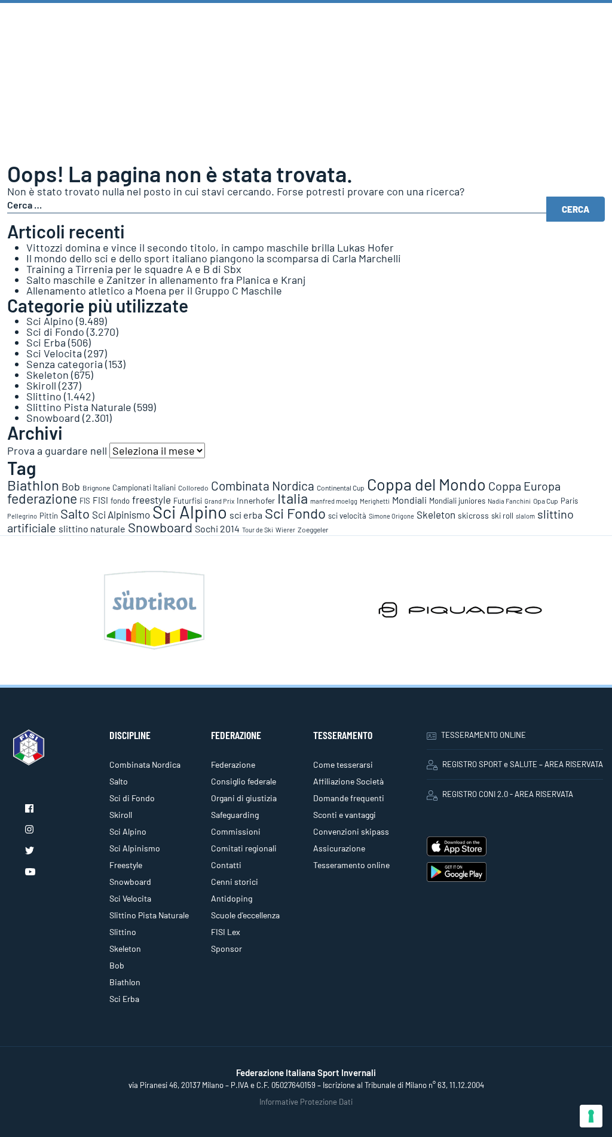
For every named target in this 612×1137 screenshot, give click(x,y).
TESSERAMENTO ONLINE (483, 735)
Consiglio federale (243, 781)
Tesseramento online (351, 865)
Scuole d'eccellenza (245, 915)
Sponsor (226, 948)
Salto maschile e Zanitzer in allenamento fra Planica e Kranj (165, 279)
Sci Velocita (54, 353)
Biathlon (33, 485)
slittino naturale (92, 528)
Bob (71, 486)
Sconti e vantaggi (344, 815)
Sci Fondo (295, 513)
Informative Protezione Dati (306, 1102)
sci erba (246, 514)
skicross (473, 515)
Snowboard (53, 417)
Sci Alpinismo (121, 514)
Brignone (96, 487)
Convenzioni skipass (351, 831)
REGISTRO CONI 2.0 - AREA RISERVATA (507, 794)
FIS (84, 500)
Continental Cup (341, 487)
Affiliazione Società (348, 781)
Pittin (48, 515)
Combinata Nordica (262, 485)
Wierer (285, 530)
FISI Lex (225, 932)
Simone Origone (391, 516)
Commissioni (236, 831)
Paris (569, 500)
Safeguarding (235, 815)
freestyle (151, 499)
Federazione (233, 764)
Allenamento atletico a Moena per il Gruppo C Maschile (154, 290)
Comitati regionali (244, 848)
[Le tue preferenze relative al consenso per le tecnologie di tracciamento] (591, 1116)
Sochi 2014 (217, 528)
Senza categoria (64, 363)
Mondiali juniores (457, 500)
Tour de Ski (257, 530)
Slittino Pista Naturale (78, 406)
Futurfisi (187, 500)
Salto (75, 513)
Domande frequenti (348, 798)
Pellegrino (22, 516)
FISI (100, 500)
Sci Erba (46, 342)
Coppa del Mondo (426, 484)
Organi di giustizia (244, 798)
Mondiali (409, 499)
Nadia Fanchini (509, 501)
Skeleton (47, 374)
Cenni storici (234, 881)
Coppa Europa (524, 486)
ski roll (502, 515)
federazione (42, 498)
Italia (292, 498)
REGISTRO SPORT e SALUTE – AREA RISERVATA (522, 764)
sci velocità (347, 515)
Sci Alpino (50, 320)
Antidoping (231, 898)
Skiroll (41, 385)
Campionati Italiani (144, 487)
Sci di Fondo (55, 331)
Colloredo (193, 487)
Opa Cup (545, 501)
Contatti (226, 865)
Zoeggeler (313, 529)
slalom (525, 516)
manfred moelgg (333, 501)
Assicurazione (339, 848)
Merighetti (375, 501)
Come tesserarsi (343, 764)
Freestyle (125, 865)
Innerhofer (256, 500)
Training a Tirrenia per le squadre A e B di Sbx (133, 268)
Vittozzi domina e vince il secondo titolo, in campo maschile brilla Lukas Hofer (210, 247)
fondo (120, 500)
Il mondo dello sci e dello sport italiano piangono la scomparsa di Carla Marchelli (213, 258)
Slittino (44, 396)
